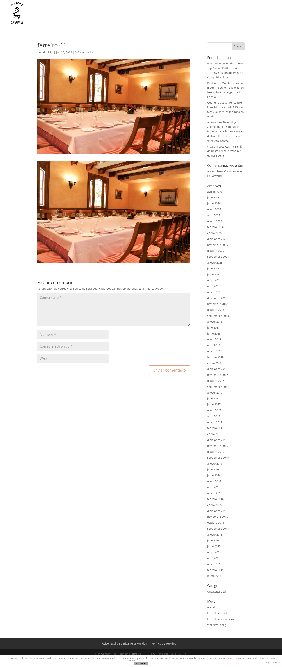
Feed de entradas (218, 613)
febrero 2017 (215, 428)
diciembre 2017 (217, 369)
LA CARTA (186, 15)
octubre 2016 (215, 452)
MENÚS (207, 15)
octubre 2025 (215, 251)
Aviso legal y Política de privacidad (124, 643)
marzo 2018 (214, 351)
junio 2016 (214, 475)
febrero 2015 (215, 570)
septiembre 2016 (218, 457)
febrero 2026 (215, 227)
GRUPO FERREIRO (161, 15)
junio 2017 (214, 404)
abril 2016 (213, 487)
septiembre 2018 (218, 315)
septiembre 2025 (218, 256)
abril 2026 (213, 215)
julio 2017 (213, 398)
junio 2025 (214, 274)
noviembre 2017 (217, 375)
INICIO (139, 15)
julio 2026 (213, 197)
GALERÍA (227, 15)
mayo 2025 (214, 280)
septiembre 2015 (218, 528)
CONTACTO (247, 15)
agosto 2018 (215, 321)
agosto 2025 (215, 262)
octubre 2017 (215, 381)
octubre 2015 (215, 522)
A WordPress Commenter (223, 171)
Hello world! (215, 176)
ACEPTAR (141, 663)
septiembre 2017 (218, 386)
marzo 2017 (214, 422)
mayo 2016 (214, 481)
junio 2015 (214, 546)
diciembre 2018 (217, 298)
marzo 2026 (214, 221)
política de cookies (236, 658)
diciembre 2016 (217, 440)
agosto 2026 (215, 191)
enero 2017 (214, 434)
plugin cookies (272, 662)
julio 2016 (213, 469)
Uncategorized (216, 591)
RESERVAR (268, 15)
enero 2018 (214, 363)
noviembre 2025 (217, 245)
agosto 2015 (215, 534)
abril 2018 (213, 345)
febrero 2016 (215, 499)
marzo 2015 (214, 564)
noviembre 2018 (217, 304)
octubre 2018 (215, 310)
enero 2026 (214, 233)
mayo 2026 (214, 209)
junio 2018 (214, 333)
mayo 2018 (214, 339)
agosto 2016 (215, 463)
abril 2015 (213, 558)
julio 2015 (213, 540)
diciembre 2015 (217, 511)
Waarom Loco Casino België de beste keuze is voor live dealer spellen (224, 151)
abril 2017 (213, 416)
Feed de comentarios (220, 619)
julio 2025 (213, 268)
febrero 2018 (215, 357)
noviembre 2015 (217, 516)
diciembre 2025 (217, 239)
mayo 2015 (214, 552)
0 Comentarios (84, 52)
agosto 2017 (215, 392)
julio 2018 (213, 327)
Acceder (212, 607)
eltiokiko (48, 52)
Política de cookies (163, 643)
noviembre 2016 (217, 446)
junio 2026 (214, 203)
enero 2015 (214, 576)
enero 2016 (214, 505)
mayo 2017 (214, 410)
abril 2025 (213, 286)
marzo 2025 (214, 292)
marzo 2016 (214, 493)
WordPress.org (216, 625)
